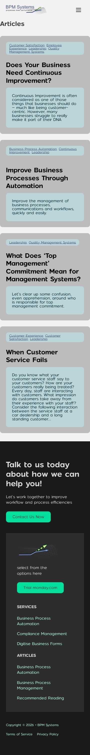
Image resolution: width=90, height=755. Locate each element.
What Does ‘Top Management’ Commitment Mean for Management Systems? (43, 267)
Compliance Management (42, 633)
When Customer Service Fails (32, 356)
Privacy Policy (47, 734)
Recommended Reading (40, 698)
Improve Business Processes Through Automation (37, 178)
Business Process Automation (33, 621)
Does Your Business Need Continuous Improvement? (38, 73)
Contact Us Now (28, 516)
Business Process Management (33, 685)
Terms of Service (19, 734)
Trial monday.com (40, 587)
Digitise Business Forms (39, 644)
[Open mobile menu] (78, 9)
